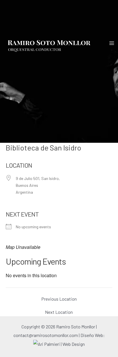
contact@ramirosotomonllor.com (46, 335)
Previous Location (59, 299)
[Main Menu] (111, 43)
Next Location (59, 312)
